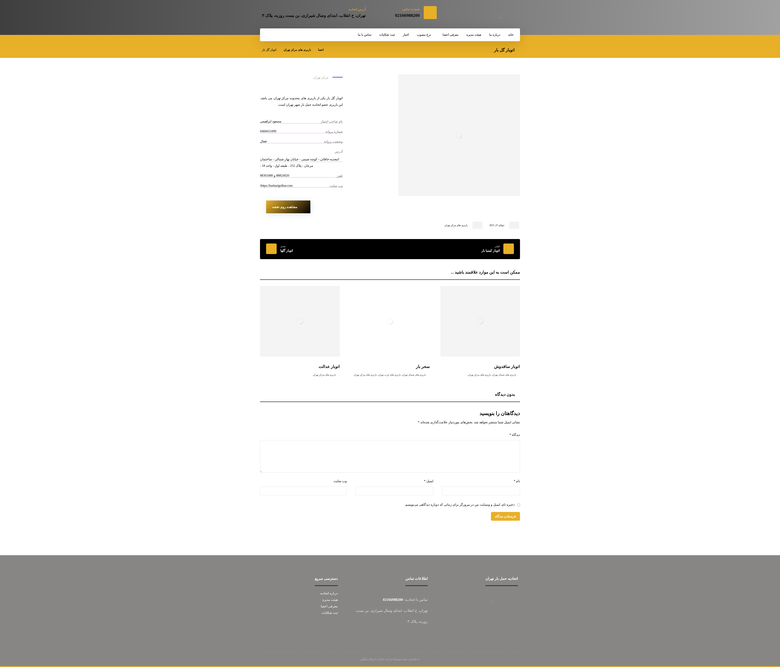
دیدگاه (514, 434)
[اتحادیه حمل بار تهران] (499, 16)
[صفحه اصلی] (332, 49)
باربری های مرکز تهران (456, 225)
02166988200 (393, 600)
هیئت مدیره (330, 599)
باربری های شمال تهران (504, 374)
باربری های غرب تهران (389, 374)
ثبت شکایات (330, 612)
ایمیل (428, 481)
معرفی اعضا (329, 606)
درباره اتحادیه (329, 593)
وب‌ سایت (340, 481)
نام (517, 481)
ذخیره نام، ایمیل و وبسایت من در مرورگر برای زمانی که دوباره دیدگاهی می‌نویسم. (460, 504)
